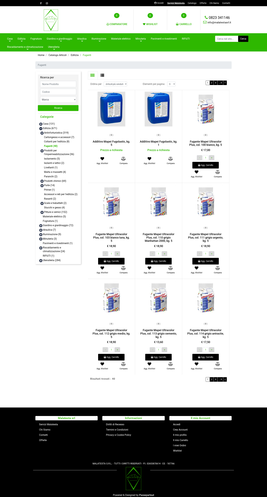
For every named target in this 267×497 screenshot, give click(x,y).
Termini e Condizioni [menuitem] (117, 429)
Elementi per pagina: (154, 84)
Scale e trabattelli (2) (55, 203)
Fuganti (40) (51, 146)
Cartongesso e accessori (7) (59, 137)
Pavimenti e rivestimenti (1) (58, 243)
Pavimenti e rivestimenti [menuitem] (164, 38)
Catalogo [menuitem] (192, 3)
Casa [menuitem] (10, 38)
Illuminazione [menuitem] (98, 38)
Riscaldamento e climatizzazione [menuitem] (25, 46)
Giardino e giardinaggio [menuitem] (59, 38)
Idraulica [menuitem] (82, 38)
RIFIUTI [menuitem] (186, 38)
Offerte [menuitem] (203, 3)
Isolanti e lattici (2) (54, 163)
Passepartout (146, 495)
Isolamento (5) (52, 158)
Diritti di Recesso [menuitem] (115, 424)
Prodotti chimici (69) (55, 180)
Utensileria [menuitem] (53, 46)
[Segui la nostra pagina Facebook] (41, 3)
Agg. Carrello (206, 165)
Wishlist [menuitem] (177, 450)
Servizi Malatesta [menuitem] (176, 3)
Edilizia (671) (50, 128)
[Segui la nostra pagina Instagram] (46, 3)
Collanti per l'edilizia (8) (57, 141)
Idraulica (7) (49, 229)
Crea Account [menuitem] (180, 429)
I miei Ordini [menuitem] (179, 445)
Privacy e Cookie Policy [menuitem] (118, 434)
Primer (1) (49, 189)
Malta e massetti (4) (55, 172)
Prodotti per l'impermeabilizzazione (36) (59, 152)
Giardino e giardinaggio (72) (58, 225)
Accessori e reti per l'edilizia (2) (61, 194)
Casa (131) (49, 123)
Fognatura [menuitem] (36, 38)
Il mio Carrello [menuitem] (180, 440)
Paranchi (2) (50, 176)
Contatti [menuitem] (226, 3)
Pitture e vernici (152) (55, 212)
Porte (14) (49, 185)
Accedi (160, 3)
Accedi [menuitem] (176, 424)
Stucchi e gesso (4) (54, 207)
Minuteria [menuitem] (141, 38)
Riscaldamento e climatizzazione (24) (54, 249)
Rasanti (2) (50, 198)
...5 (220, 82)
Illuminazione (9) (52, 234)
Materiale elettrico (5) (54, 216)
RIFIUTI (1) (48, 255)
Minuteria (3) (50, 238)
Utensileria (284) (52, 260)
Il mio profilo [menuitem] (180, 434)
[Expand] (40, 124)
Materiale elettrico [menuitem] (121, 38)
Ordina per (96, 84)
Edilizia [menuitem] (21, 38)
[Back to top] (258, 488)
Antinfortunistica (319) (56, 132)
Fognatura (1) (50, 221)
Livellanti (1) (51, 167)
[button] (243, 39)
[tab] (93, 75)
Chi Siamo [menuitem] (214, 3)
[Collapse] (40, 128)
